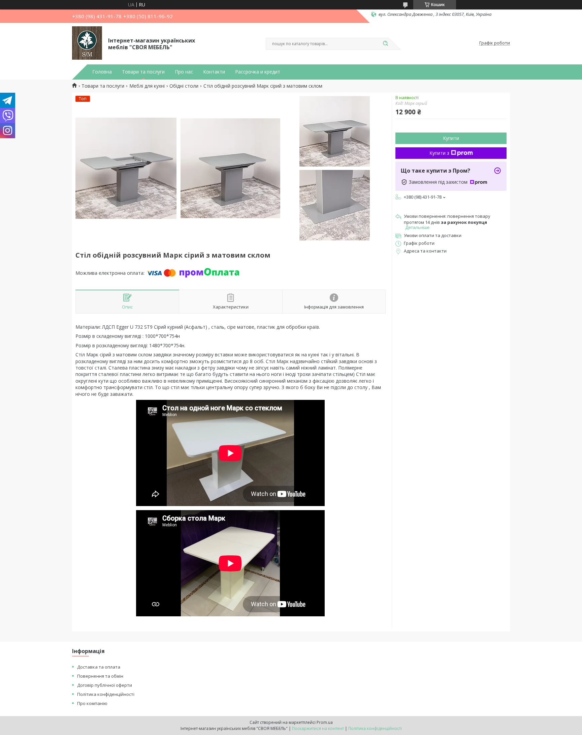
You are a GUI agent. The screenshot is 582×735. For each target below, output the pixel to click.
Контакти (214, 71)
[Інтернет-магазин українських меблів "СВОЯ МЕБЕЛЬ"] (87, 43)
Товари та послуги (143, 71)
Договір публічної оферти (104, 685)
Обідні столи (183, 86)
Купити (451, 138)
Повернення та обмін (100, 676)
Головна (102, 71)
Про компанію (92, 703)
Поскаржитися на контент (318, 728)
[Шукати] (385, 44)
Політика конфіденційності (105, 694)
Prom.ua (325, 722)
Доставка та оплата (98, 667)
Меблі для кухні (147, 86)
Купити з (439, 153)
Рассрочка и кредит (257, 71)
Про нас (184, 71)
